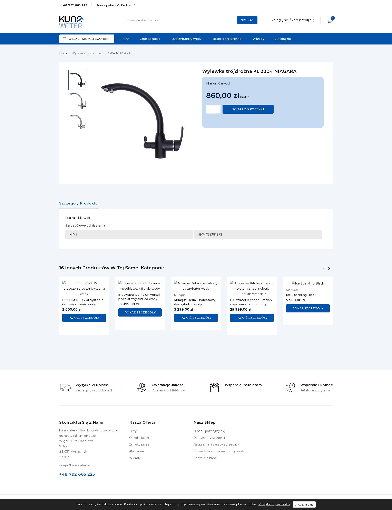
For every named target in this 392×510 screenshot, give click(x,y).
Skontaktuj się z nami (81, 422)
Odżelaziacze (139, 438)
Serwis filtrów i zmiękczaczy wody (219, 451)
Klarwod (224, 83)
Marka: (211, 83)
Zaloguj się (281, 20)
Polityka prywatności (209, 438)
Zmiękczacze (150, 39)
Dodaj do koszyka (248, 109)
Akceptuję (304, 504)
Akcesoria (283, 39)
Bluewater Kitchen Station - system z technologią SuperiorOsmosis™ (251, 304)
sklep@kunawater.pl (74, 465)
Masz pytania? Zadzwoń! (117, 5)
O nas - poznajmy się (209, 431)
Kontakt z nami (205, 458)
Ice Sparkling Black (301, 295)
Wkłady (258, 39)
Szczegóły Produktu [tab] (78, 203)
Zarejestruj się (303, 20)
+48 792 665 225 (74, 5)
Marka (70, 218)
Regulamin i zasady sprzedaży (216, 444)
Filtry (124, 39)
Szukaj (247, 20)
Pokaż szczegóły (84, 318)
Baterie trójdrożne (227, 39)
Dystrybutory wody (187, 39)
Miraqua (180, 295)
